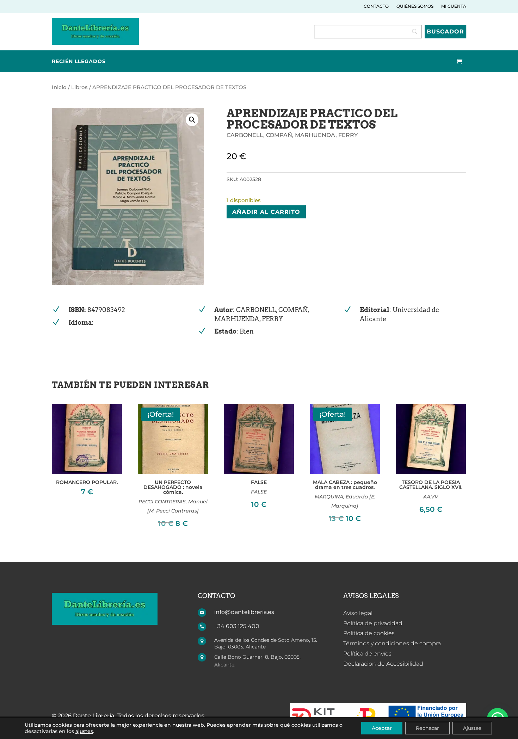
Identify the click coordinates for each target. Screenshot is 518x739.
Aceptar (382, 728)
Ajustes (472, 728)
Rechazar (427, 728)
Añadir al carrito (266, 212)
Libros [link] (79, 87)
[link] (95, 42)
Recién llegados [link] (79, 61)
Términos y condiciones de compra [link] (392, 643)
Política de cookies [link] (369, 633)
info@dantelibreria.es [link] (244, 612)
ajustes (84, 731)
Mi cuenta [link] (453, 6)
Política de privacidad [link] (372, 623)
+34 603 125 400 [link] (236, 626)
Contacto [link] (376, 6)
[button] (192, 119)
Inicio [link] (59, 87)
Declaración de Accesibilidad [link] (383, 663)
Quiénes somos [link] (414, 6)
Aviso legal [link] (357, 613)
